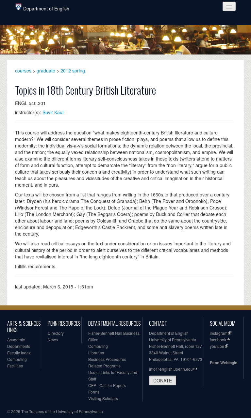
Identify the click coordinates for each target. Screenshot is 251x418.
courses (23, 70)
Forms (93, 392)
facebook (218, 339)
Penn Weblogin (223, 362)
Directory (56, 333)
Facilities (15, 365)
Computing (17, 359)
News (53, 339)
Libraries (96, 352)
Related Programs (104, 365)
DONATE (162, 380)
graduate (46, 70)
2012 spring (72, 70)
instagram (218, 333)
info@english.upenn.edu (171, 369)
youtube (217, 346)
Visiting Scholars (103, 398)
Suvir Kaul (52, 112)
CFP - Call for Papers (107, 385)
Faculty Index (19, 352)
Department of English (46, 8)
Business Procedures (107, 359)
